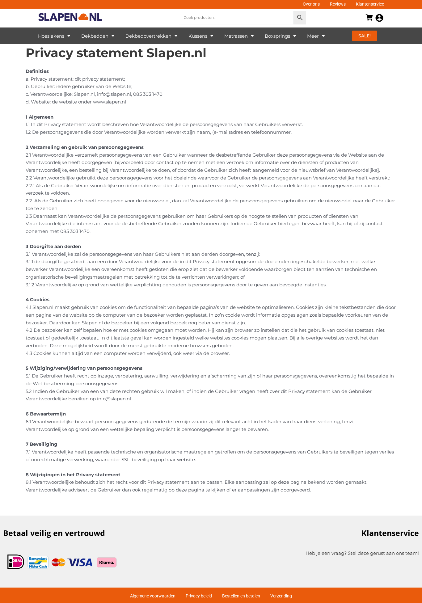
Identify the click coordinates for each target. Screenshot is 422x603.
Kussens (197, 36)
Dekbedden (94, 36)
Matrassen (236, 36)
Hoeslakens (51, 36)
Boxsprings (277, 36)
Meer (313, 36)
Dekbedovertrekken (148, 36)
